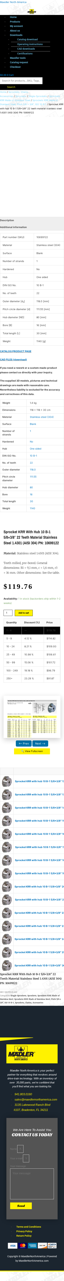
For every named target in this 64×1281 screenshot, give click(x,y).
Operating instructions (30, 44)
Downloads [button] (16, 35)
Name (13, 1149)
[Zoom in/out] (7, 1274)
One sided (35, 448)
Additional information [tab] (13, 227)
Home (13, 17)
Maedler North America (13, 2)
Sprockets (20, 96)
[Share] (37, 1274)
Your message (18, 1166)
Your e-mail (16, 1158)
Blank (33, 424)
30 (31, 501)
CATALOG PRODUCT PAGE (15, 351)
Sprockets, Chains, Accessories (29, 1002)
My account (16, 26)
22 (31, 462)
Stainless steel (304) (42, 417)
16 (31, 494)
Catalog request (19, 62)
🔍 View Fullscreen (32, 751)
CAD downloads (26, 48)
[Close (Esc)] (52, 1274)
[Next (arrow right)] (22, 1279)
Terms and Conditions (28, 1226)
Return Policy (23, 1235)
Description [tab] (7, 220)
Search (11, 87)
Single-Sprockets (37, 96)
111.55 (33, 476)
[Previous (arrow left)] (7, 1279)
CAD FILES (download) (13, 359)
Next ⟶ (40, 743)
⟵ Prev (24, 743)
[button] (35, 35)
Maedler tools (18, 58)
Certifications (25, 53)
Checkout (15, 67)
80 (31, 487)
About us (15, 30)
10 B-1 (33, 455)
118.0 (33, 469)
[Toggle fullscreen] (22, 1274)
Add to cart (23, 612)
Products (15, 21)
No (31, 441)
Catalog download (27, 39)
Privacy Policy (24, 1231)
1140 (32, 508)
